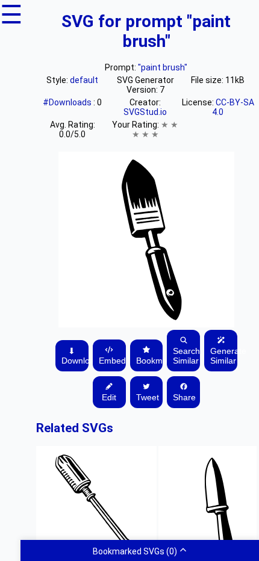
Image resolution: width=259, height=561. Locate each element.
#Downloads (68, 102)
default (84, 80)
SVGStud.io (145, 112)
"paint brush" (162, 67)
